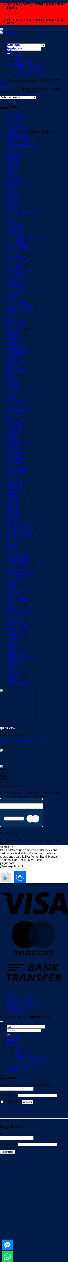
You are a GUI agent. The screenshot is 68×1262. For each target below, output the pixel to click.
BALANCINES (16, 156)
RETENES (14, 583)
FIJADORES (15, 361)
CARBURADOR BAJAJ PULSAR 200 (24, 741)
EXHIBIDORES (17, 348)
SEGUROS (14, 602)
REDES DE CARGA (20, 557)
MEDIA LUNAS (17, 469)
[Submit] (8, 53)
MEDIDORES (16, 472)
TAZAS (12, 648)
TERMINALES (16, 655)
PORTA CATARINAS (20, 528)
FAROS (12, 358)
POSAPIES (14, 541)
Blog (17, 54)
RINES (11, 586)
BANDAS (13, 166)
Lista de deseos (25, 61)
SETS (11, 609)
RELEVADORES (18, 570)
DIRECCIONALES (19, 309)
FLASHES (14, 368)
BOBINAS (13, 189)
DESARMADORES (19, 303)
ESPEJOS (14, 335)
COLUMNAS (15, 273)
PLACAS (13, 514)
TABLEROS (15, 632)
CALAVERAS (16, 224)
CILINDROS (15, 267)
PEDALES (14, 501)
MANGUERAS (16, 453)
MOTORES (14, 482)
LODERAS (14, 439)
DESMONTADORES (20, 306)
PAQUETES (15, 488)
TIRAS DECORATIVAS (22, 658)
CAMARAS (14, 228)
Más (10, 51)
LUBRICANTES (17, 443)
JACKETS (14, 417)
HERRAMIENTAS (19, 400)
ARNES (12, 149)
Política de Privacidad (21, 998)
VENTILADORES (18, 684)
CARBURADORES (19, 244)
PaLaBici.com (16, 1011)
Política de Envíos (26, 64)
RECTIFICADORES (20, 554)
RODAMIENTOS (18, 589)
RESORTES (15, 580)
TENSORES (15, 651)
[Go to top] (1, 1021)
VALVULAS (14, 674)
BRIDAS (12, 202)
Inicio (3, 80)
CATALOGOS (16, 257)
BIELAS (12, 185)
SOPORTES (15, 619)
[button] (4, 87)
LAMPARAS (15, 423)
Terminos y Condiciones (30, 74)
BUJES (12, 205)
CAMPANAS (15, 231)
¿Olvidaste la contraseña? (17, 1108)
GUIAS (11, 397)
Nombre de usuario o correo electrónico (26, 1085)
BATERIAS (14, 179)
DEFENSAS (15, 299)
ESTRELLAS (15, 342)
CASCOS (13, 254)
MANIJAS (13, 456)
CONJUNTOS (16, 280)
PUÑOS (12, 547)
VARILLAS (14, 677)
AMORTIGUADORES (21, 140)
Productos (14, 48)
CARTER (13, 250)
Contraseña (8, 1095)
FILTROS (13, 365)
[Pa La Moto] (9, 31)
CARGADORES (17, 247)
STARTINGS (15, 622)
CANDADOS (15, 234)
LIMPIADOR (15, 430)
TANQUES (14, 638)
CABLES (13, 215)
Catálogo (13, 45)
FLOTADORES (17, 371)
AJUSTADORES (18, 130)
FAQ (10, 994)
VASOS (12, 681)
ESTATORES (16, 338)
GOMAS (12, 387)
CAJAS (12, 221)
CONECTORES (17, 277)
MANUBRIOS (16, 459)
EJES (11, 316)
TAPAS (12, 642)
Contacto (13, 1007)
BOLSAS (13, 195)
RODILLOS (14, 593)
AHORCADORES (18, 127)
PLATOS (13, 518)
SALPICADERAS (18, 599)
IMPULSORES (16, 413)
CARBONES (15, 241)
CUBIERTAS (15, 293)
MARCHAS (14, 462)
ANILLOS (13, 143)
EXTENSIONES (17, 351)
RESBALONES (17, 576)
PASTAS (13, 498)
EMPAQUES (15, 325)
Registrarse (7, 1151)
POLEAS (13, 521)
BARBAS (13, 169)
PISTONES (14, 511)
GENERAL (14, 384)
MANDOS (13, 449)
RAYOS (12, 550)
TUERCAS (14, 668)
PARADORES (16, 492)
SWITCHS (14, 629)
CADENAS (14, 218)
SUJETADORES (18, 625)
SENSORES (15, 606)
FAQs (18, 58)
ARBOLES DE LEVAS (21, 146)
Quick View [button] (7, 728)
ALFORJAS (14, 136)
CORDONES (15, 283)
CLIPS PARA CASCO (21, 270)
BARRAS (13, 172)
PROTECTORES (18, 544)
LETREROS (15, 426)
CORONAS (14, 286)
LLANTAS (13, 433)
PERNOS (13, 505)
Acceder (27, 1102)
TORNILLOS (15, 661)
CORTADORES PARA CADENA (28, 290)
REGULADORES (18, 563)
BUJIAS (12, 208)
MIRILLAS (13, 479)
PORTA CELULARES (21, 531)
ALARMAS (14, 133)
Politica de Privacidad (29, 71)
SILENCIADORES (19, 612)
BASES (12, 175)
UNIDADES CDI (17, 671)
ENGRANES (15, 329)
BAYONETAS (16, 182)
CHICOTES (14, 263)
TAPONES (14, 645)
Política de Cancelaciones (31, 67)
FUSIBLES (14, 381)
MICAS (12, 475)
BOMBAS (13, 198)
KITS (10, 420)
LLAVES (12, 436)
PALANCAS (15, 485)
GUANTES (14, 394)
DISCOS (12, 312)
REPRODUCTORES (20, 573)
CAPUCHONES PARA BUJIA (26, 237)
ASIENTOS (14, 153)
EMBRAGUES (16, 322)
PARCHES (14, 495)
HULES (12, 407)
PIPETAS (13, 508)
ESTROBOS (15, 345)
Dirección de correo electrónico (21, 1134)
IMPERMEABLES (18, 410)
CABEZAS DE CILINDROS (25, 211)
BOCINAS (13, 192)
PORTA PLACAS (18, 537)
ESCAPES (14, 332)
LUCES (12, 446)
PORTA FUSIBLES (19, 534)
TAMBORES (15, 635)
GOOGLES (14, 391)
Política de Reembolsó (21, 1001)
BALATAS (13, 159)
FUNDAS (13, 378)
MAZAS (12, 466)
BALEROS (14, 162)
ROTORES (14, 596)
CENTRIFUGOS (18, 260)
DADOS (12, 296)
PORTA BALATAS (19, 524)
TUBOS (12, 664)
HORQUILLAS (16, 404)
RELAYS (13, 567)
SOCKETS (14, 616)
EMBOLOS (14, 319)
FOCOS (12, 374)
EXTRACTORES (18, 355)
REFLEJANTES (17, 560)
